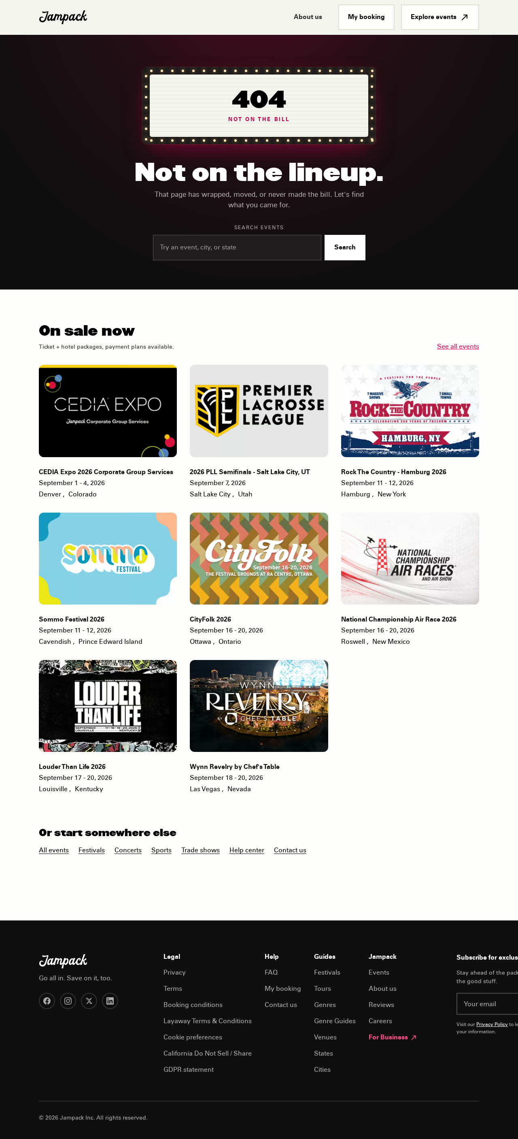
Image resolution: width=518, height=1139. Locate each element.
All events (54, 850)
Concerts (128, 850)
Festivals (92, 850)
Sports (161, 850)
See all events (458, 347)
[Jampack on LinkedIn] (110, 1001)
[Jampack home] (63, 17)
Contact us (290, 850)
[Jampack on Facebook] (47, 1001)
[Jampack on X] (89, 1001)
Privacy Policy (492, 1024)
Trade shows (200, 850)
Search (345, 248)
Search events (259, 228)
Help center (246, 850)
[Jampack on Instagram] (68, 1001)
